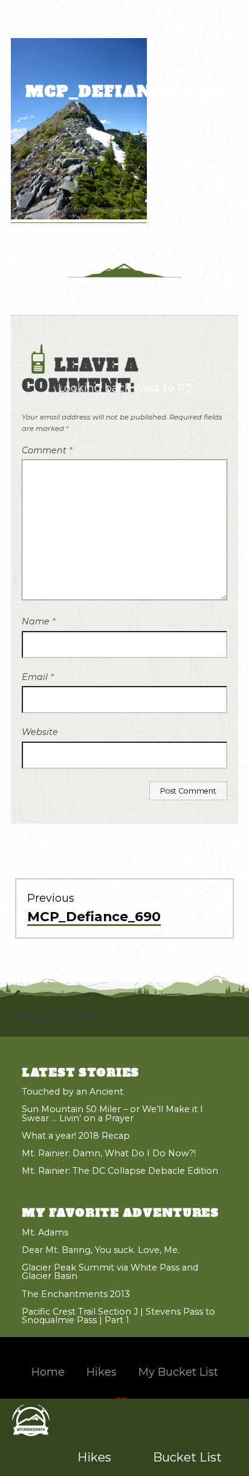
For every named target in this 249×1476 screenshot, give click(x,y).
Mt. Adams (45, 1232)
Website (40, 732)
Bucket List (187, 1457)
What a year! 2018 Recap (76, 1135)
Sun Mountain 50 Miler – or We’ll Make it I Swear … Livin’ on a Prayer (112, 1113)
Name (39, 621)
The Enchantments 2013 (76, 1294)
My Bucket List (178, 1372)
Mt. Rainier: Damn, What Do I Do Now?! (109, 1153)
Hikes (94, 1457)
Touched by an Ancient (72, 1091)
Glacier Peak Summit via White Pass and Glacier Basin (110, 1271)
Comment (47, 450)
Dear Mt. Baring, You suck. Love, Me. (100, 1250)
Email (38, 677)
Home (48, 1372)
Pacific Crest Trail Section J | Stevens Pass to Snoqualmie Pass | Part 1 (118, 1315)
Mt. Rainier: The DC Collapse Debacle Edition (120, 1170)
